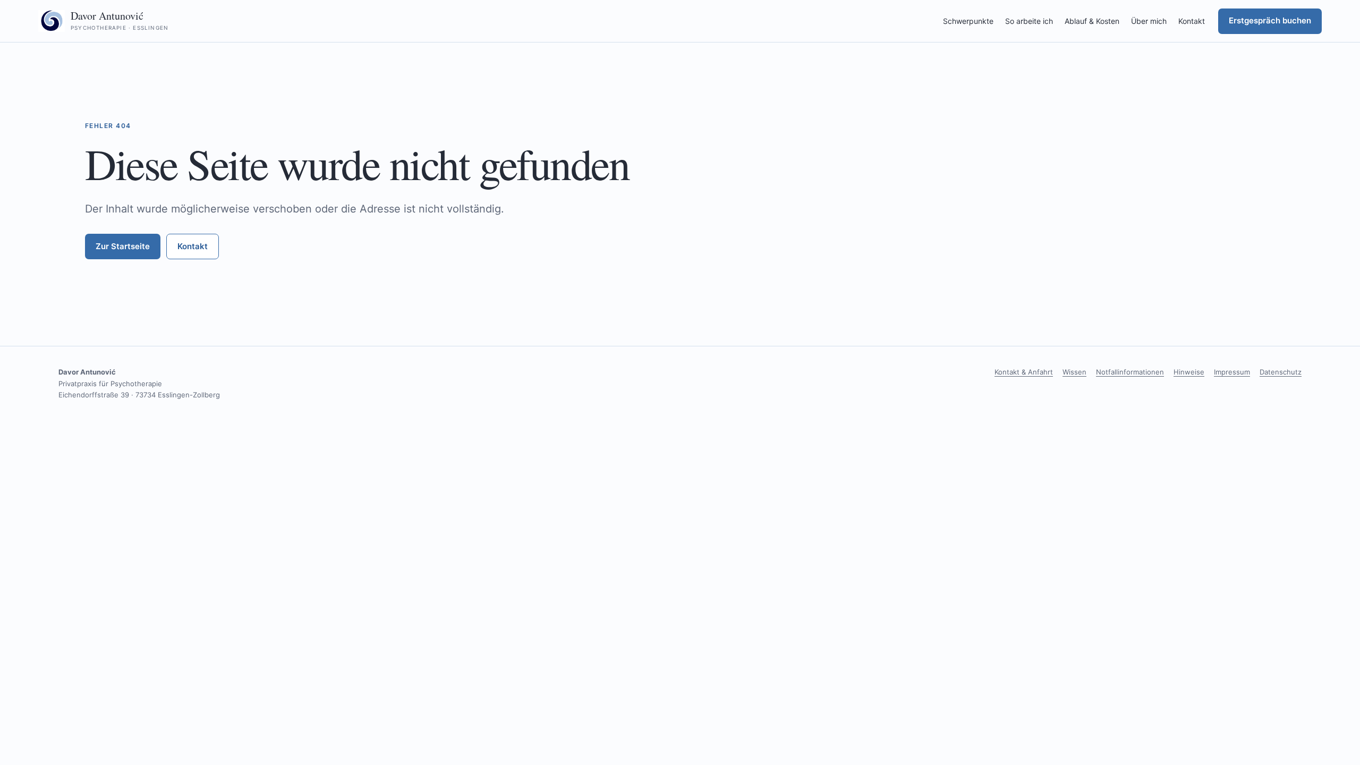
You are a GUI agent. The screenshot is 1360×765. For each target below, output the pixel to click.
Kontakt (1191, 21)
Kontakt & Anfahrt (1023, 372)
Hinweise (1189, 372)
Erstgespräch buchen (1270, 20)
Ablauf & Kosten (1092, 21)
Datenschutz (1281, 372)
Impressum (1232, 372)
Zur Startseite (123, 246)
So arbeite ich (1029, 21)
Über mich (1149, 21)
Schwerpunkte (968, 21)
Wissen (1074, 372)
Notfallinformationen (1130, 372)
